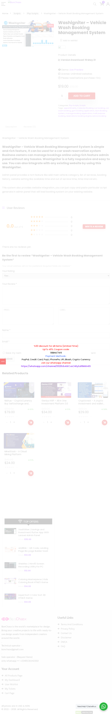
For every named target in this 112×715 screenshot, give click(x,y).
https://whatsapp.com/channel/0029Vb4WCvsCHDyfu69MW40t (56, 366)
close (92, 343)
